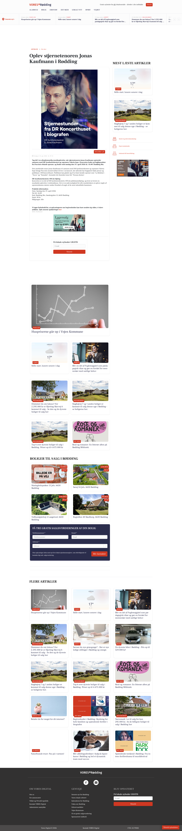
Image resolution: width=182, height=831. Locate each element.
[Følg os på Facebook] (85, 782)
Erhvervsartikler (77, 807)
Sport (87, 10)
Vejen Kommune (78, 810)
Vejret (97, 10)
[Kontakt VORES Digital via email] (96, 782)
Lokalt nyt (77, 10)
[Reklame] (69, 222)
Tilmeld (149, 5)
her (60, 210)
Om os (31, 795)
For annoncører (35, 798)
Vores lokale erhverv (79, 798)
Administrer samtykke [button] (37, 807)
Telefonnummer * (38, 533)
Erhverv (53, 10)
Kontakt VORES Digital (37, 804)
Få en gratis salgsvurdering (82, 814)
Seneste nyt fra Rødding (80, 795)
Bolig (43, 10)
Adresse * (35, 542)
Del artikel (98, 152)
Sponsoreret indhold (79, 817)
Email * (74, 533)
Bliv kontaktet (99, 554)
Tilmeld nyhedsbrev (170, 827)
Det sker (65, 10)
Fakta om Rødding (78, 804)
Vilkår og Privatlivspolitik (38, 801)
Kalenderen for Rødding (80, 801)
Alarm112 (33, 10)
